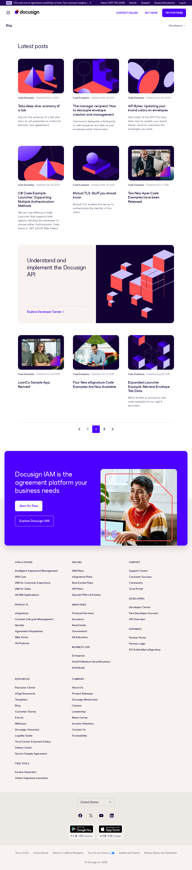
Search (133, 2)
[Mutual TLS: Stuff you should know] (96, 163)
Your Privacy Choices (98, 852)
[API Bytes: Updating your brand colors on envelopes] (151, 76)
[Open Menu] (8, 13)
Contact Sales (127, 13)
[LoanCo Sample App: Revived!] (41, 352)
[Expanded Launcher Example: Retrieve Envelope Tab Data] (151, 352)
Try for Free (174, 13)
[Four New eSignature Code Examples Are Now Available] (96, 352)
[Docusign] (27, 12)
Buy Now (151, 13)
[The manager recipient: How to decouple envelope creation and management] (96, 76)
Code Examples (26, 97)
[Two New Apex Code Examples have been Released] (151, 163)
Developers (176, 25)
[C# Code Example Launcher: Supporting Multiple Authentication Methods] (41, 163)
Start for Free (29, 506)
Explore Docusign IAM (34, 521)
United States (89, 802)
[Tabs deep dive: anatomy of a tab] (41, 76)
